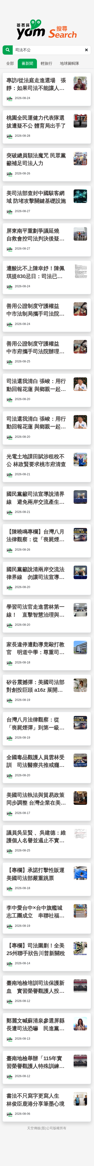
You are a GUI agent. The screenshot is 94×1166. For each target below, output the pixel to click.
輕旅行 (46, 63)
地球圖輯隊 (69, 63)
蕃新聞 (27, 63)
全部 (10, 63)
